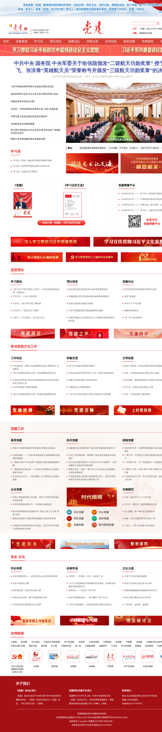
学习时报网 (126, 646)
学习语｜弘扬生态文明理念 (25, 172)
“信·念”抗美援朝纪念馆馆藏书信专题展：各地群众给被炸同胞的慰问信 (92, 585)
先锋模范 (147, 41)
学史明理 (16, 568)
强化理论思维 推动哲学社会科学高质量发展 (88, 289)
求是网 (81, 642)
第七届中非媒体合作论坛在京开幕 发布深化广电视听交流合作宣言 (36, 131)
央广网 (78, 646)
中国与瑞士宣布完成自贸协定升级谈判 (29, 116)
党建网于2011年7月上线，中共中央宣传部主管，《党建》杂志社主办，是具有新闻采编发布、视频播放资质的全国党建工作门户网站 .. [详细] (91, 700)
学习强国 (35, 642)
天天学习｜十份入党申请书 (25, 296)
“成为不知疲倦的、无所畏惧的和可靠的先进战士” (91, 604)
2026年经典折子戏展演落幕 (25, 387)
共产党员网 (69, 642)
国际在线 (33, 646)
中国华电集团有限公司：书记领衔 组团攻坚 (32, 504)
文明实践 (111, 41)
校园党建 (128, 440)
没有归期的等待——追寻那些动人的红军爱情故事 (35, 576)
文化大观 (128, 568)
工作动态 (16, 358)
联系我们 (126, 690)
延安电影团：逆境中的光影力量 (27, 590)
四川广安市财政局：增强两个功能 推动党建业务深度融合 (92, 456)
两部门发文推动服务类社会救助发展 (28, 139)
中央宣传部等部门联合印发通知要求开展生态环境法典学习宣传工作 (36, 381)
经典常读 (72, 568)
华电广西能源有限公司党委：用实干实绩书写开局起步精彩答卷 (36, 498)
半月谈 (114, 646)
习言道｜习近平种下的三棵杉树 (27, 303)
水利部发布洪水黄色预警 (22, 124)
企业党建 (16, 489)
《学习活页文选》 (74, 185)
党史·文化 (18, 557)
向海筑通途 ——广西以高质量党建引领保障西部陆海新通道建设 (36, 456)
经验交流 (92, 41)
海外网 (44, 646)
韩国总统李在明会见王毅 (22, 101)
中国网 (129, 642)
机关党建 (72, 440)
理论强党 (55, 41)
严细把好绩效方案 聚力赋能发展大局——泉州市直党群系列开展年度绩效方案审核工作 (92, 478)
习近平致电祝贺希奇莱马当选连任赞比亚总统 (32, 86)
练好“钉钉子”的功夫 (135, 148)
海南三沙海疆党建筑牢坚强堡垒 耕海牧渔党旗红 (34, 448)
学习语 (38, 41)
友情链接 (17, 633)
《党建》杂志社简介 (26, 690)
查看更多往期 (47, 215)
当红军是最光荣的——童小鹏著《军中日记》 (89, 597)
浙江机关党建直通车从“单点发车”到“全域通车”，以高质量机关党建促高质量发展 (93, 463)
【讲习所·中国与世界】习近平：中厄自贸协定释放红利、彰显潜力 (36, 291)
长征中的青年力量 (21, 583)
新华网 (24, 642)
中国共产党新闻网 (52, 642)
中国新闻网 (90, 646)
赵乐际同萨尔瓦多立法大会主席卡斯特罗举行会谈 (34, 94)
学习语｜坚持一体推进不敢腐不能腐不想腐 (32, 160)
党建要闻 (21, 41)
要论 (70, 148)
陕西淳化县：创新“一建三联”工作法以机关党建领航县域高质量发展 (92, 471)
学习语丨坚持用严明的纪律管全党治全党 (31, 166)
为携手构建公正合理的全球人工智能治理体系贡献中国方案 (92, 319)
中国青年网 (66, 646)
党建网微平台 (126, 185)
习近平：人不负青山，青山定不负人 (29, 318)
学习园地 (16, 281)
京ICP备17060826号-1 (104, 721)
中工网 (54, 646)
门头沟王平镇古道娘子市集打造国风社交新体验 (90, 394)
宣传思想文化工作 (24, 346)
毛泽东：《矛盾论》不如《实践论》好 (86, 576)
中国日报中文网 (18, 646)
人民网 (14, 642)
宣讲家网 (149, 646)
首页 (6, 41)
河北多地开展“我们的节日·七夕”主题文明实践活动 (91, 373)
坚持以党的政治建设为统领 (81, 303)
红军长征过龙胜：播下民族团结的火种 (30, 597)
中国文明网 (94, 642)
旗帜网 (138, 646)
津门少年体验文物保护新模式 (82, 366)
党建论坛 (74, 41)
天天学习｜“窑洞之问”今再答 (26, 310)
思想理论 (17, 270)
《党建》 (19, 185)
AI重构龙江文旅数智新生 (80, 387)
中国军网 (107, 642)
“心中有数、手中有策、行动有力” (109, 148)
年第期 (47, 195)
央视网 (139, 642)
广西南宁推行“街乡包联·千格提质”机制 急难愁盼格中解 (36, 463)
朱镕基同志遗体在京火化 (119, 139)
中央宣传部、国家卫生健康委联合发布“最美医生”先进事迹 (36, 367)
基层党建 (129, 41)
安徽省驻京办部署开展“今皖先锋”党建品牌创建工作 (92, 448)
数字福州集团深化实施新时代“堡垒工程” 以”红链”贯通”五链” (36, 513)
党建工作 (17, 429)
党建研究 (103, 646)
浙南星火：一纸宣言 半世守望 (82, 590)
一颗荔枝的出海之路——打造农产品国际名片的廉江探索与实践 (36, 471)
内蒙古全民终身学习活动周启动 (83, 380)
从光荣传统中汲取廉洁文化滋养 (27, 604)
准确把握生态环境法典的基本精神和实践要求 (89, 296)
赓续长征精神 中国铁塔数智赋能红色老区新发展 (34, 518)
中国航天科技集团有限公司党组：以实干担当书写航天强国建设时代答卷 (36, 527)
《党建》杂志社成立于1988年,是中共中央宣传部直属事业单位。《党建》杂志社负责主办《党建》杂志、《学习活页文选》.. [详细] (38, 700)
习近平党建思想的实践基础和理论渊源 (86, 310)
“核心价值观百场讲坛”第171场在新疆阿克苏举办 (34, 373)
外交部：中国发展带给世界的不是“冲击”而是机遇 (34, 109)
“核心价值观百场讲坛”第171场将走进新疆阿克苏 (34, 394)
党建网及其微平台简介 (80, 690)
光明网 (119, 642)
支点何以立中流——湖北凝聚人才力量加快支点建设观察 (36, 478)
